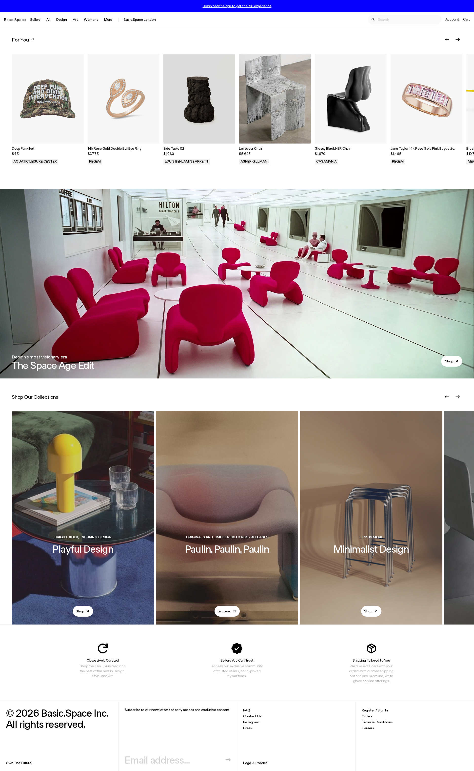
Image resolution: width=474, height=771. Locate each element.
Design (61, 19)
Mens (108, 19)
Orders (367, 716)
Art (75, 19)
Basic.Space (15, 19)
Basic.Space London (140, 19)
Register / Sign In (375, 710)
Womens (91, 19)
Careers (368, 728)
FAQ (246, 710)
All (48, 19)
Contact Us (252, 716)
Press (247, 728)
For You (20, 39)
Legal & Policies (255, 763)
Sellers (35, 19)
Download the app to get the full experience (237, 6)
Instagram (251, 722)
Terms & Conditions (377, 722)
